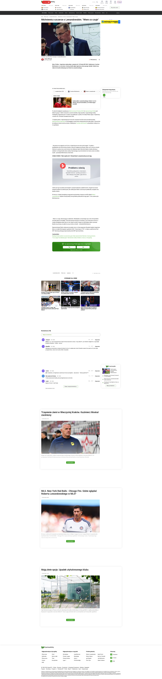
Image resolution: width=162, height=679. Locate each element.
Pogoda (43, 669)
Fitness (43, 660)
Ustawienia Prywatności (73, 667)
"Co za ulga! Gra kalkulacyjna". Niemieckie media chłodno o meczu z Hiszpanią (72, 237)
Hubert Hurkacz (101, 660)
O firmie (54, 667)
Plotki (65, 669)
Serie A (75, 658)
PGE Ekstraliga (77, 660)
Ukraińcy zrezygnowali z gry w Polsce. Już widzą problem (50, 293)
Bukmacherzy (72, 12)
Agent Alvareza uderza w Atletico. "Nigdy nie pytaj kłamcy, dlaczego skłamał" (89, 309)
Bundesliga (76, 656)
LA (106, 12)
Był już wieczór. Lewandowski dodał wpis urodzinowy (111, 379)
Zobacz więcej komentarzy (70, 386)
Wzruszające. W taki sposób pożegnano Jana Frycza (70, 308)
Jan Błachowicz (101, 658)
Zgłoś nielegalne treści (50, 388)
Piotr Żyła (88, 660)
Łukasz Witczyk (48, 58)
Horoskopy (48, 669)
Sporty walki (79, 12)
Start (42, 16)
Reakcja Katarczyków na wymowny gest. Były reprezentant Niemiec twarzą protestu (73, 236)
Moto (103, 12)
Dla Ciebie (44, 12)
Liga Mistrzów (77, 654)
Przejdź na (46, 2)
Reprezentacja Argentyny (58, 121)
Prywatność (64, 667)
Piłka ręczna (90, 12)
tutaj (66, 676)
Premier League (66, 656)
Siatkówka (61, 12)
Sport (80, 669)
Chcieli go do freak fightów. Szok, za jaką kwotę (111, 383)
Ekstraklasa (65, 654)
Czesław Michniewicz (53, 16)
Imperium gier (85, 669)
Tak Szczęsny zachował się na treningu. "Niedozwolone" (113, 371)
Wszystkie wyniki (114, 7)
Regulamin (87, 667)
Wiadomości (75, 669)
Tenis (56, 12)
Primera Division (66, 658)
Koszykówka (98, 12)
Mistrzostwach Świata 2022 (76, 111)
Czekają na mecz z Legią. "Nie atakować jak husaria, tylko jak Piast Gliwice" (50, 309)
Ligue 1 (64, 660)
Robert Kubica (89, 656)
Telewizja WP (60, 669)
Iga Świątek (88, 658)
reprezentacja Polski (90, 111)
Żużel (66, 12)
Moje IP (69, 669)
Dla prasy (59, 667)
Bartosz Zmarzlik (101, 656)
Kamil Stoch (100, 654)
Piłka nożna (50, 12)
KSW (43, 662)
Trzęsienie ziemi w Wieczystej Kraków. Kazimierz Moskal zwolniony (90, 293)
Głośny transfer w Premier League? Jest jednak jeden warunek (69, 293)
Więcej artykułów (110, 385)
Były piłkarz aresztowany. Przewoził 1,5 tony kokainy (111, 376)
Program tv (54, 669)
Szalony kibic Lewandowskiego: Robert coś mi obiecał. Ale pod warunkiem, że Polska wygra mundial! (84, 102)
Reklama (82, 667)
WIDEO (85, 12)
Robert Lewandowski (90, 654)
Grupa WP (50, 667)
